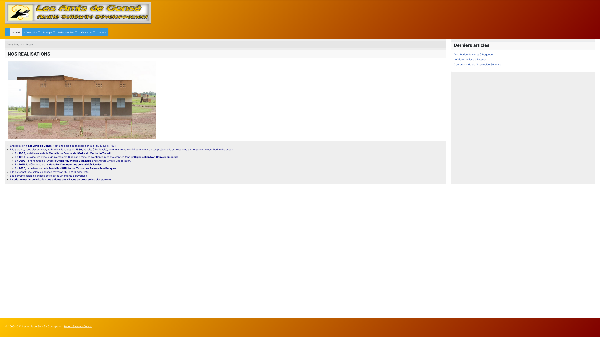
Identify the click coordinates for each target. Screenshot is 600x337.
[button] (31, 32)
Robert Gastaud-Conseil (78, 326)
